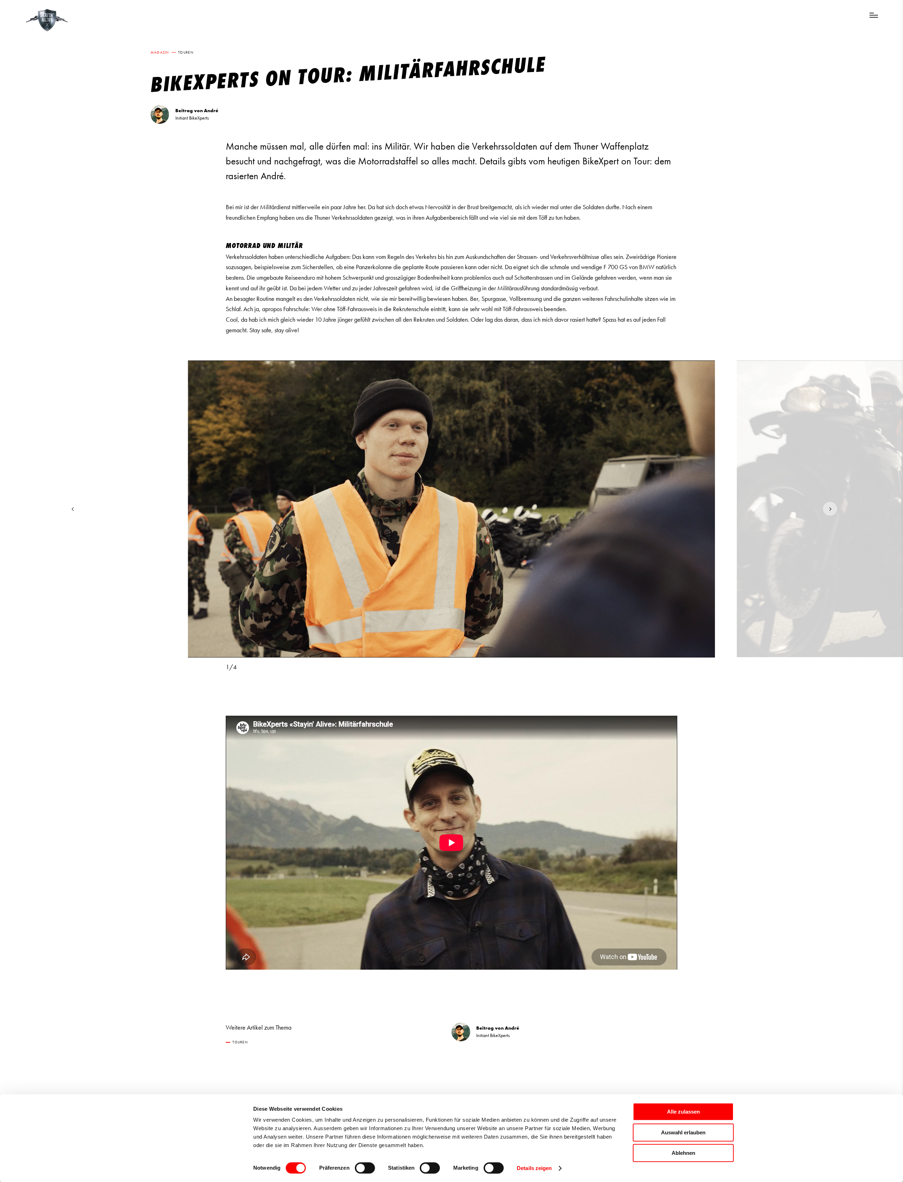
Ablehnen (683, 1153)
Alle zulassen (683, 1112)
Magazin (160, 52)
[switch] (365, 1168)
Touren (186, 52)
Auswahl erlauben (683, 1132)
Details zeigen (534, 1168)
